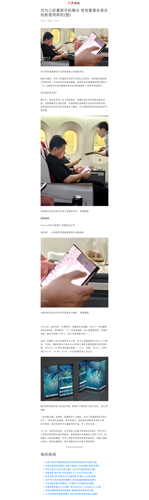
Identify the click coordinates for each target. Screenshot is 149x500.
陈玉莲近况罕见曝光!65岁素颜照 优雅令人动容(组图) (70, 476)
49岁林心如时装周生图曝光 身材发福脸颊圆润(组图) (70, 480)
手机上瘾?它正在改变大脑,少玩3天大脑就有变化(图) (70, 469)
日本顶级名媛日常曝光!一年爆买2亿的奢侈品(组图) (69, 483)
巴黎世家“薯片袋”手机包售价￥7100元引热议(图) (69, 473)
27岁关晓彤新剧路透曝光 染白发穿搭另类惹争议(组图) (71, 494)
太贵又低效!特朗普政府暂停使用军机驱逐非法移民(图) (71, 462)
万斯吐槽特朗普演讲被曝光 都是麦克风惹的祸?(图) (69, 490)
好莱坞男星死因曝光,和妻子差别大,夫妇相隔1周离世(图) (72, 466)
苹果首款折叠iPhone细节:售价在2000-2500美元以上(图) (73, 487)
